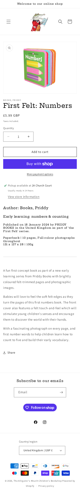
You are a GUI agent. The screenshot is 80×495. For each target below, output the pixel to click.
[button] (8, 21)
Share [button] (11, 352)
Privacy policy (46, 485)
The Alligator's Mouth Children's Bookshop (38, 480)
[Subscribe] (61, 392)
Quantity (8, 128)
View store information (23, 197)
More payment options (40, 174)
